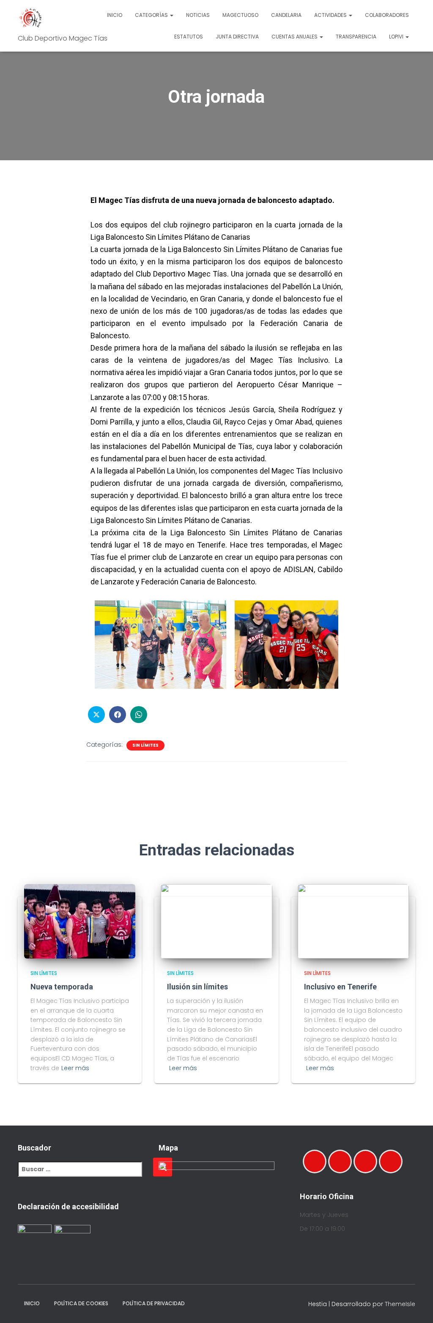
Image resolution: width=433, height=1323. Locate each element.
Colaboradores (387, 15)
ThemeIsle (400, 1304)
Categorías (152, 15)
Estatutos (188, 36)
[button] (171, 15)
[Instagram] (342, 1161)
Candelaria (286, 15)
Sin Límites (145, 745)
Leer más (75, 1068)
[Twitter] (393, 1161)
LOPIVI (397, 36)
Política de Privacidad (154, 1303)
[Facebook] (316, 1161)
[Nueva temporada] (79, 921)
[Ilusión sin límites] (216, 921)
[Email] (367, 1161)
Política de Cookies (81, 1303)
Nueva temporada (61, 986)
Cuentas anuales (295, 36)
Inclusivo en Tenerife (340, 986)
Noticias (198, 15)
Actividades (331, 15)
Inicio (114, 15)
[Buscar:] (85, 1174)
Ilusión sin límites (197, 986)
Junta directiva (237, 36)
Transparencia (356, 36)
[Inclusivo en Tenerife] (353, 921)
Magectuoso (240, 15)
